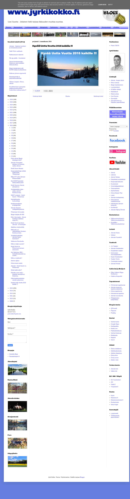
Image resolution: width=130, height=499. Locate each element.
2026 (11, 99)
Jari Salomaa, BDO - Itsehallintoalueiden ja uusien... (18, 253)
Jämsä (113, 172)
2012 (11, 293)
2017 (11, 123)
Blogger (82, 477)
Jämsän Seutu (115, 233)
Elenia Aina (114, 355)
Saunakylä (114, 98)
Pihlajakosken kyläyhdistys (115, 298)
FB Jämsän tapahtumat (118, 285)
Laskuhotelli (114, 413)
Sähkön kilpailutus (116, 353)
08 (12, 138)
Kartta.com (114, 328)
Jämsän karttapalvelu (117, 197)
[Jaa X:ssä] (48, 91)
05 (12, 146)
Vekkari (113, 235)
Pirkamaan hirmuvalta (17, 212)
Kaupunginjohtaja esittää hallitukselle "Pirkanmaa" (18, 172)
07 (12, 140)
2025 (11, 102)
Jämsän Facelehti (116, 237)
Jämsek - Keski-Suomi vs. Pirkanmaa (18, 266)
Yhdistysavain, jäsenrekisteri (115, 416)
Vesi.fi (112, 340)
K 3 (74, 27)
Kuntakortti (114, 207)
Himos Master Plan (116, 193)
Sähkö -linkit (114, 360)
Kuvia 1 (62, 27)
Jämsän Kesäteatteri (117, 248)
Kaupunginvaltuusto (117, 181)
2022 (11, 110)
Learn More (102, 4)
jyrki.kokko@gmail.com (14, 314)
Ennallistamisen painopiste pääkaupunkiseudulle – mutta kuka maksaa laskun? (17, 88)
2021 (11, 112)
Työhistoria (54, 27)
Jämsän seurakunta (117, 295)
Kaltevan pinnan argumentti (17, 73)
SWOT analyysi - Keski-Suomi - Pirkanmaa (18, 196)
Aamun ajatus (15, 260)
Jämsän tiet (114, 369)
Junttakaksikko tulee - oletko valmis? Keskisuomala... (17, 191)
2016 (11, 125)
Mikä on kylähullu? (16, 258)
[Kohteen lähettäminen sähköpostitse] (45, 91)
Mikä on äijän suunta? (17, 244)
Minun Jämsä (115, 82)
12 (12, 127)
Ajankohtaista (115, 190)
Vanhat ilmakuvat (116, 333)
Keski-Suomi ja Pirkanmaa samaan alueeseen (17, 248)
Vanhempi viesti (98, 96)
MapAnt (113, 337)
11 (12, 130)
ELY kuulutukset (116, 380)
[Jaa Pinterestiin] (52, 91)
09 (12, 135)
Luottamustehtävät (31, 27)
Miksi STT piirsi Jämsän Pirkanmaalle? (18, 177)
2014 (11, 290)
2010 (11, 298)
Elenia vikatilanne (116, 348)
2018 (11, 120)
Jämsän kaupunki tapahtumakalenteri (117, 288)
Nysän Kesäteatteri (116, 257)
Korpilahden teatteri (117, 250)
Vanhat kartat (115, 321)
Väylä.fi (113, 384)
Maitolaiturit (114, 91)
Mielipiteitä (43, 27)
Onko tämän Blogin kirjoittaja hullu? (16, 159)
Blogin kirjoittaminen (117, 85)
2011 (11, 296)
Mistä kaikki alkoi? (16, 270)
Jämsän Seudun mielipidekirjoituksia (17, 208)
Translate (116, 131)
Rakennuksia (115, 94)
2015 (11, 288)
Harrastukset (18, 27)
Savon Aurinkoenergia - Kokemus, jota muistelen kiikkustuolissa (16, 63)
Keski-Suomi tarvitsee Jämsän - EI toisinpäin (18, 223)
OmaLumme (114, 357)
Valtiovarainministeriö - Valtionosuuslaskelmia (118, 219)
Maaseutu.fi (114, 397)
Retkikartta (114, 335)
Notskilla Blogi (13, 354)
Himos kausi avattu (16, 263)
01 (12, 156)
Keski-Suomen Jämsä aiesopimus (17, 186)
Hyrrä (112, 395)
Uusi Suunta (114, 96)
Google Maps (115, 324)
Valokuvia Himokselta (17, 241)
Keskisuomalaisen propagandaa (16, 204)
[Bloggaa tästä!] (46, 91)
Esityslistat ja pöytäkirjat (118, 179)
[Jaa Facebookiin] (50, 91)
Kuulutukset (114, 184)
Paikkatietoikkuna (116, 331)
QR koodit (114, 308)
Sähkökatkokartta (116, 351)
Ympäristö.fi (114, 386)
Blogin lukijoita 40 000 (17, 214)
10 (12, 133)
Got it (110, 4)
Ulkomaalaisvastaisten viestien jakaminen (17, 279)
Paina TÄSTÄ (115, 45)
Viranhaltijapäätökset (117, 186)
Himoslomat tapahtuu (117, 293)
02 (12, 153)
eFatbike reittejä (116, 89)
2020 (11, 115)
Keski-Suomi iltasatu (17, 168)
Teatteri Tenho (115, 259)
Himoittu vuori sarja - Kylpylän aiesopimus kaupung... (18, 274)
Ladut (112, 195)
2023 (11, 107)
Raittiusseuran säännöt (16, 54)
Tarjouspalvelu (115, 188)
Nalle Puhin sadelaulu (15, 51)
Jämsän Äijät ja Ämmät (118, 209)
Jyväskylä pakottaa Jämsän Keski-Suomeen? (16, 237)
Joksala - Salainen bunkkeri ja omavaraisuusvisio (17, 46)
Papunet (113, 310)
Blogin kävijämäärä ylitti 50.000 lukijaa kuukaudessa (17, 69)
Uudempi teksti (37, 96)
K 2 (69, 27)
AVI (112, 382)
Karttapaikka (114, 326)
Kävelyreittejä (106, 27)
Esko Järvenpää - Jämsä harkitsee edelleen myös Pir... (18, 218)
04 (12, 148)
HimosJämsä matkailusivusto (115, 200)
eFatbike (116, 27)
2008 (11, 301)
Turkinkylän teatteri (116, 261)
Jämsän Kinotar (115, 263)
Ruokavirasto (115, 402)
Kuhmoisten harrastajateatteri (116, 253)
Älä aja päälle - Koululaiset (17, 58)
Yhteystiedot (82, 27)
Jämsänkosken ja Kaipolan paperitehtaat (118, 101)
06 (12, 143)
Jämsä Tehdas (115, 177)
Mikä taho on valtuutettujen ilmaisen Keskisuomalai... (18, 231)
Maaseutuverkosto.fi (117, 400)
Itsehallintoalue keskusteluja (15, 200)
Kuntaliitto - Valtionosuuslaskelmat (117, 223)
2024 (11, 104)
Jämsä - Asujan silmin (117, 80)
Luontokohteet (94, 27)
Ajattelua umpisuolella (17, 227)
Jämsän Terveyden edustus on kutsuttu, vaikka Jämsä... (18, 164)
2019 (11, 117)
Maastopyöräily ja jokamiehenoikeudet (15, 77)
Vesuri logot (114, 404)
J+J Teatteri (114, 246)
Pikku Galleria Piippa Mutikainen (117, 273)
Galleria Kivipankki (116, 276)
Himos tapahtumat (116, 291)
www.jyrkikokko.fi (44, 11)
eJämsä (113, 175)
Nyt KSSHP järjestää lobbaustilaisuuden (17, 181)
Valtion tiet (114, 371)
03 (12, 151)
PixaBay (113, 313)
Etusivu (8, 27)
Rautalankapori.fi (14, 356)
